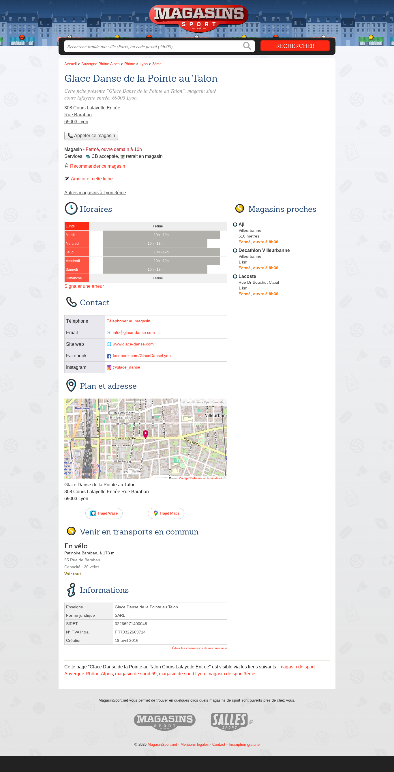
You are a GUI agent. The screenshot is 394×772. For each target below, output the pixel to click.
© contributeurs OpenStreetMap (204, 402)
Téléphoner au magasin (128, 321)
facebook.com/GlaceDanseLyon (142, 356)
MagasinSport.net (162, 744)
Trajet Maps (169, 513)
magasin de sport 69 (136, 673)
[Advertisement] (281, 111)
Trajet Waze (107, 513)
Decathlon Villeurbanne (264, 250)
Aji (241, 224)
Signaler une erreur (84, 286)
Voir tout (72, 573)
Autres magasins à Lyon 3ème (95, 192)
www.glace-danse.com (133, 344)
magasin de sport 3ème (231, 673)
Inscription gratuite (244, 744)
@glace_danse (126, 367)
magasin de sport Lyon (182, 673)
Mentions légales (195, 744)
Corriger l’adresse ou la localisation (202, 478)
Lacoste (247, 276)
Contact (218, 744)
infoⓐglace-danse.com (134, 332)
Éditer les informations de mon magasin (199, 648)
